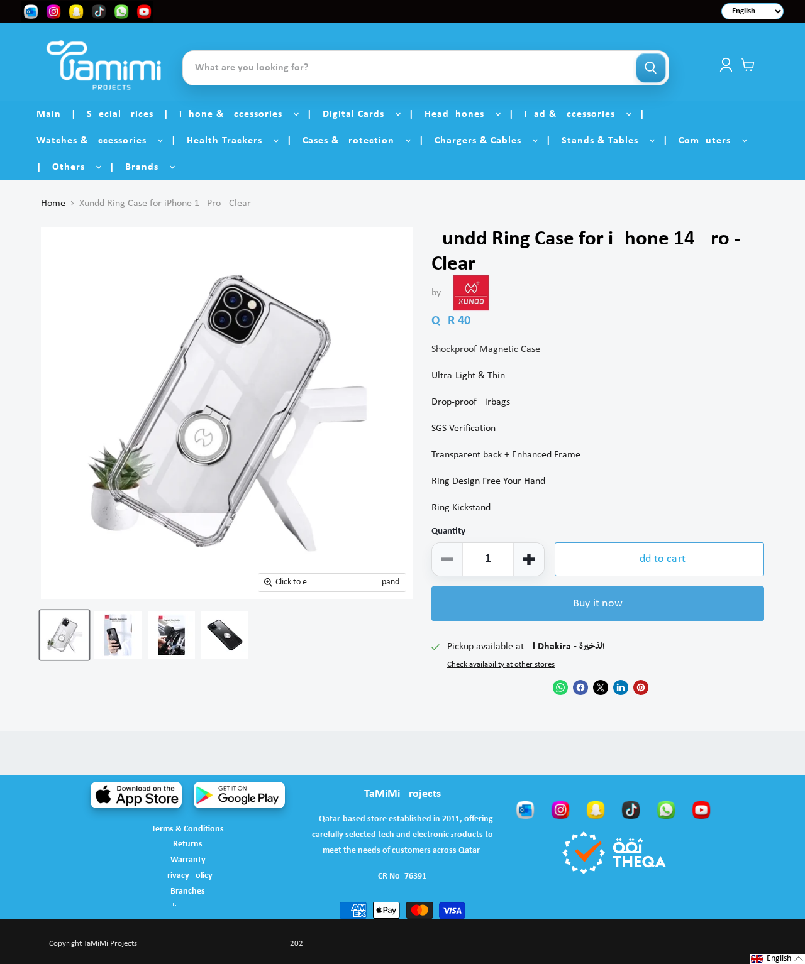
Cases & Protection (353, 141)
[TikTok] (631, 809)
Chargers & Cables (483, 141)
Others (73, 167)
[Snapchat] (596, 809)
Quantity (448, 531)
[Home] (104, 65)
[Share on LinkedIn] (620, 687)
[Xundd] (471, 293)
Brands (146, 167)
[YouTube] (701, 809)
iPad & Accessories (575, 114)
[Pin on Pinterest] (640, 687)
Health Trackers (229, 141)
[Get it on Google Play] (239, 795)
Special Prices (120, 114)
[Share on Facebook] (580, 687)
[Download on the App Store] (136, 795)
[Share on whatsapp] (560, 687)
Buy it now (598, 604)
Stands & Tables (605, 141)
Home (53, 204)
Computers (709, 141)
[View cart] (748, 64)
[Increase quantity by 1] (529, 559)
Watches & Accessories (96, 141)
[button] (777, 959)
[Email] (525, 809)
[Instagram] (560, 809)
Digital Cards (358, 114)
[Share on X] (600, 687)
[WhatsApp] (666, 809)
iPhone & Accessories (235, 114)
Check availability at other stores (501, 664)
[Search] (651, 68)
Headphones (459, 114)
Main (48, 114)
